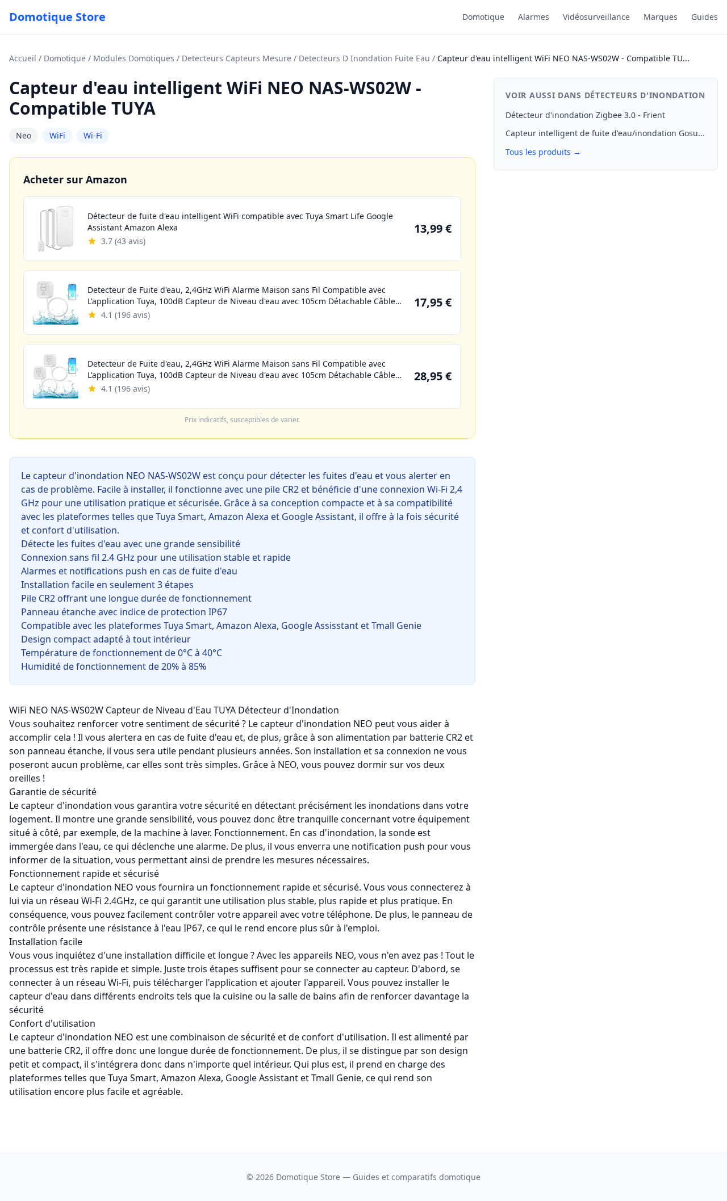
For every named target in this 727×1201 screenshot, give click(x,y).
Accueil (22, 58)
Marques (661, 16)
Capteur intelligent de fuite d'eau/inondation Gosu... (605, 133)
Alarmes (533, 16)
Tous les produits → (543, 151)
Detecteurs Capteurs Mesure (236, 58)
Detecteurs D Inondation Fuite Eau (364, 58)
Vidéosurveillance (596, 16)
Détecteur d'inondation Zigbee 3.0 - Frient (585, 115)
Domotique (483, 16)
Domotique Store (57, 16)
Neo (23, 135)
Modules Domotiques (133, 58)
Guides (704, 16)
